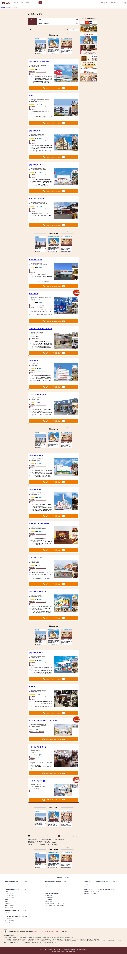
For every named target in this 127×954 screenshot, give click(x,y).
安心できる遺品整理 (49, 897)
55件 (40, 172)
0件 (37, 336)
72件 (40, 463)
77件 (40, 138)
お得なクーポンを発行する (55, 88)
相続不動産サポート (49, 895)
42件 (40, 660)
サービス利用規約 (48, 949)
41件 (40, 368)
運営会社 (41, 949)
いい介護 (86, 884)
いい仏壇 (7, 912)
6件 (40, 754)
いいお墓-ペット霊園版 (9, 897)
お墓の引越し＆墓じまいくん (10, 907)
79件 (39, 69)
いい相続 (46, 884)
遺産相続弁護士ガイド (49, 888)
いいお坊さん (7, 886)
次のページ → (75, 836)
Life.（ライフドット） (9, 893)
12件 (41, 104)
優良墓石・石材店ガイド (10, 905)
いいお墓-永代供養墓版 (9, 895)
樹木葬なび (7, 899)
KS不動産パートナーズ (49, 901)
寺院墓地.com (8, 903)
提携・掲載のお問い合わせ (82, 949)
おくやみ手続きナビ (9, 918)
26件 (39, 565)
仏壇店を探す (104, 3)
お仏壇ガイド (113, 3)
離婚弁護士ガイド (48, 890)
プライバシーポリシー (58, 949)
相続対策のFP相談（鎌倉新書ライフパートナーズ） (55, 903)
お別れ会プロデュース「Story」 (90, 893)
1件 (38, 694)
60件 (40, 497)
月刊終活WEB (7, 922)
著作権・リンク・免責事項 (69, 949)
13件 (40, 267)
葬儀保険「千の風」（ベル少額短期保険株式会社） (54, 905)
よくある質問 (122, 3)
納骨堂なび (7, 901)
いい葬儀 (7, 884)
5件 (39, 402)
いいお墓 (7, 891)
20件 (40, 531)
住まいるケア (87, 886)
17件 (41, 206)
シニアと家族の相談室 (9, 920)
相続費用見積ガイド (49, 886)
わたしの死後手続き (49, 899)
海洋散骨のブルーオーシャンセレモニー (92, 891)
